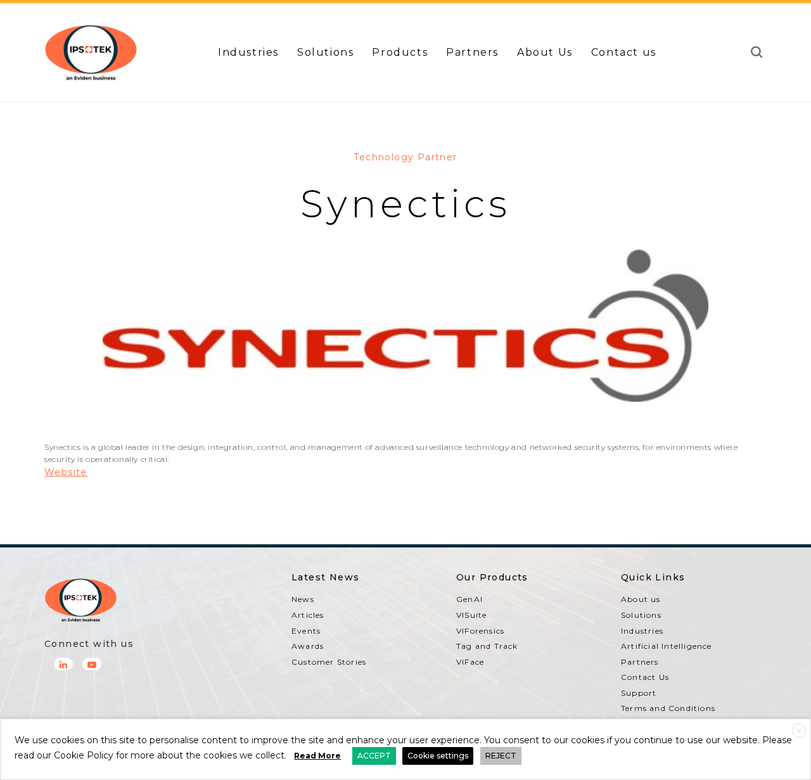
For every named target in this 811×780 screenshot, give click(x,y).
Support (638, 693)
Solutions (325, 52)
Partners (472, 52)
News (302, 599)
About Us (545, 52)
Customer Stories (328, 662)
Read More (317, 755)
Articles (307, 615)
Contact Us (645, 677)
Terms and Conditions (668, 708)
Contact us (623, 52)
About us (641, 599)
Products (400, 52)
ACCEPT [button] (374, 755)
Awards (307, 646)
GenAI (469, 599)
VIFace (470, 662)
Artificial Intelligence (666, 646)
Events (306, 631)
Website (65, 472)
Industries (248, 52)
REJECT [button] (500, 755)
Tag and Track (487, 646)
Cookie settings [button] (437, 755)
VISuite (471, 615)
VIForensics (480, 631)
